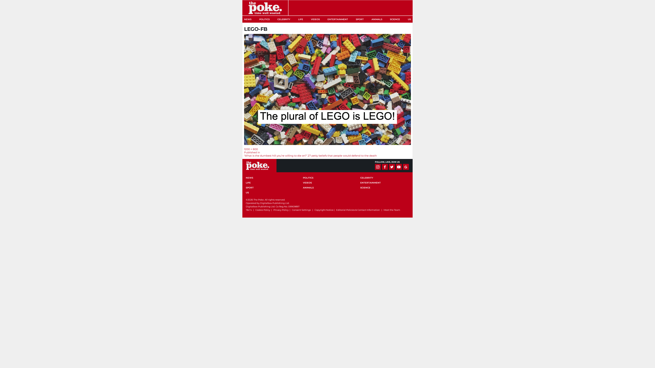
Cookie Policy (262, 210)
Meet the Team (392, 210)
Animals (377, 19)
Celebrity (283, 19)
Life (300, 19)
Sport (360, 19)
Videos (315, 19)
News (247, 19)
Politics (264, 19)
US (409, 19)
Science (395, 19)
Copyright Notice (324, 210)
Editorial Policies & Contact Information (358, 210)
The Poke (265, 8)
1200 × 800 (251, 149)
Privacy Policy (281, 210)
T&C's (249, 210)
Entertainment (338, 19)
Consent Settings (301, 210)
